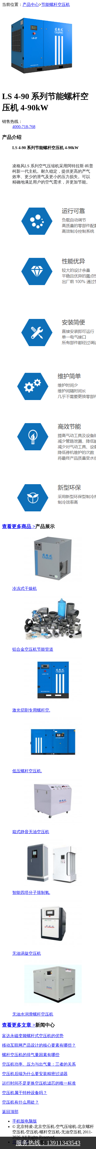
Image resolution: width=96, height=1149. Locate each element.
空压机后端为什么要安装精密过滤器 (35, 1074)
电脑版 (31, 1121)
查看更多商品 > (18, 526)
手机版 (18, 1121)
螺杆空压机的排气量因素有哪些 (30, 1055)
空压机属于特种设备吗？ (24, 1092)
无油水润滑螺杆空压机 (32, 1014)
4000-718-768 (23, 126)
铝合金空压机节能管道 (32, 649)
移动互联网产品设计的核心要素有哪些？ (39, 1045)
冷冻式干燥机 (24, 588)
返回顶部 (10, 1111)
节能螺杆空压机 (55, 4)
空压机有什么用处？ (20, 1102)
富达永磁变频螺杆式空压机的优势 (32, 1036)
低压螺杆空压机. (27, 771)
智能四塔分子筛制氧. (31, 892)
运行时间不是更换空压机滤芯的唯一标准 (39, 1083)
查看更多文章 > (18, 1025)
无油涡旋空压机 (26, 953)
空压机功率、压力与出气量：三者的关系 (39, 1064)
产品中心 (31, 4)
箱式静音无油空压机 (30, 832)
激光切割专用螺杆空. (31, 710)
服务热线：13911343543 (48, 1143)
